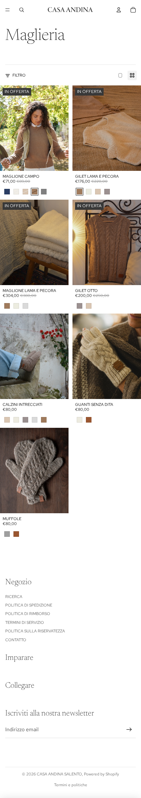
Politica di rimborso (27, 613)
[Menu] (7, 9)
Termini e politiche (70, 785)
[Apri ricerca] (21, 10)
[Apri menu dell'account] (118, 10)
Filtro (19, 75)
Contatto (15, 640)
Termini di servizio (24, 622)
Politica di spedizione (28, 605)
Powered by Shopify (101, 774)
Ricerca (13, 596)
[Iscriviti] (129, 729)
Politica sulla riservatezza (35, 631)
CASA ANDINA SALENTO (59, 774)
